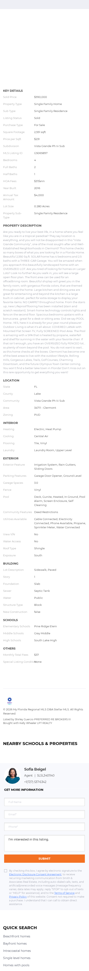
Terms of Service (64, 892)
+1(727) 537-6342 (35, 782)
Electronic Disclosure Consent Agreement (35, 874)
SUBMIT (44, 858)
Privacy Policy (18, 896)
